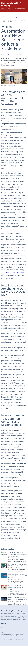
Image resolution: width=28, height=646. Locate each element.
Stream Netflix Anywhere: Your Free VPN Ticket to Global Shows (17, 587)
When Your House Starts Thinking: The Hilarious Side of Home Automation (17, 554)
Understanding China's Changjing (11, 4)
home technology (12, 17)
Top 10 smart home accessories (12, 273)
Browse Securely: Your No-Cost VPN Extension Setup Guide (17, 565)
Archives (3, 628)
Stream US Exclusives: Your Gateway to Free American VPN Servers (17, 576)
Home (4, 17)
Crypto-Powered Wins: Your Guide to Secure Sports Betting (17, 598)
